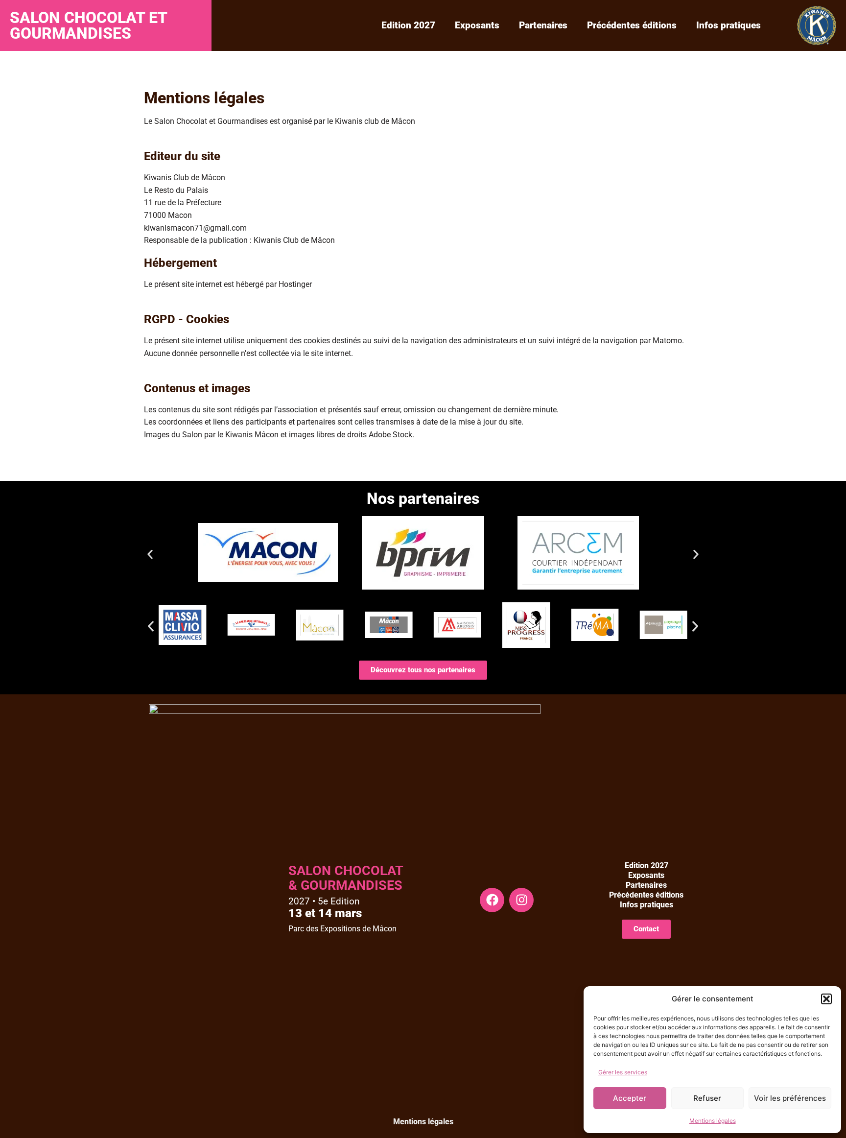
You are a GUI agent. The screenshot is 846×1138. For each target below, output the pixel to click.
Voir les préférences (790, 1098)
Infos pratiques (728, 25)
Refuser (707, 1098)
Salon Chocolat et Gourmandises (88, 25)
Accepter (629, 1098)
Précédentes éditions (632, 25)
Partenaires (543, 25)
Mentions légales (712, 1120)
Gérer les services (622, 1072)
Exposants (477, 25)
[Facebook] (492, 900)
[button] (826, 999)
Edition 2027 (408, 25)
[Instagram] (521, 900)
